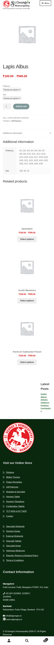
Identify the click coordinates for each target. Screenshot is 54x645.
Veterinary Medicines (15, 551)
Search (27, 640)
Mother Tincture (13, 477)
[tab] (27, 133)
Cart (41, 638)
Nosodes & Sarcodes (15, 492)
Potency (6, 86)
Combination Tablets (15, 506)
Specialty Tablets (13, 541)
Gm (4, 95)
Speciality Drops (13, 546)
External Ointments (14, 536)
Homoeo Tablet (13, 497)
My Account (9, 640)
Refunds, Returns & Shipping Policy (22, 556)
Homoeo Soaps (13, 531)
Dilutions (10, 472)
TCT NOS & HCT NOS (16, 511)
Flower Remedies (14, 482)
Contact (9, 516)
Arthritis (44, 400)
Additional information (12, 133)
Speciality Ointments (15, 526)
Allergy (44, 397)
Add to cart (21, 106)
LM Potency (16, 121)
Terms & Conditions (15, 560)
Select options (27, 239)
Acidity (44, 394)
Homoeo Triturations (15, 501)
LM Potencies (12, 487)
